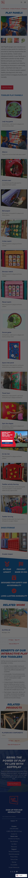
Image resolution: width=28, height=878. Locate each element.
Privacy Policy (5, 445)
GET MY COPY (7, 443)
